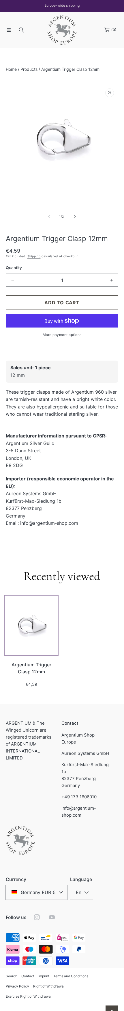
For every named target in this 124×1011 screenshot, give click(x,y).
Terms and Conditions (70, 976)
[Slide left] (49, 216)
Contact (27, 976)
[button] (8, 29)
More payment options (62, 334)
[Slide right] (74, 216)
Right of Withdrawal (49, 986)
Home (11, 69)
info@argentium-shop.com (49, 523)
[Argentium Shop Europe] (62, 30)
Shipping (34, 256)
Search (11, 976)
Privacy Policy (17, 986)
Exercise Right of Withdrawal (29, 996)
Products (28, 69)
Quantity (14, 267)
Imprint (43, 976)
